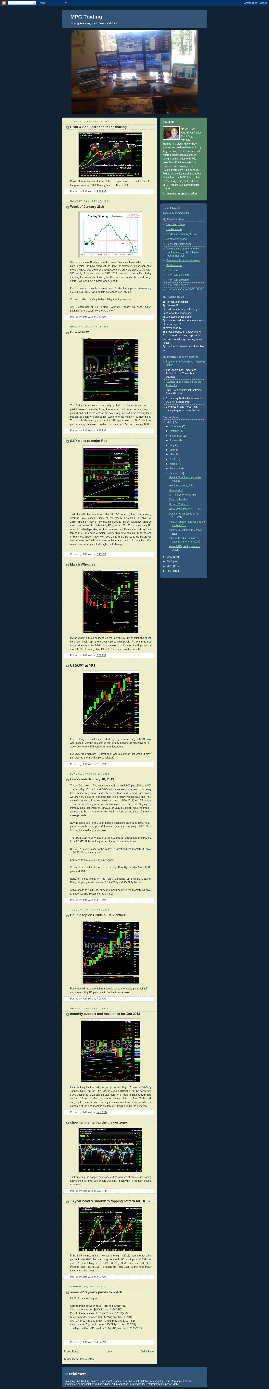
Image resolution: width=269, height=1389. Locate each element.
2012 (170, 556)
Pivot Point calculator (178, 275)
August (174, 440)
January (175, 473)
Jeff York (190, 128)
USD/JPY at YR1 (82, 666)
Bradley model (174, 229)
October (175, 431)
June (173, 450)
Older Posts (147, 1351)
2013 (170, 422)
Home (110, 1351)
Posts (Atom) (87, 1359)
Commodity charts (176, 239)
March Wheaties (82, 564)
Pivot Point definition (177, 280)
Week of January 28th (87, 207)
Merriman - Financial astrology (183, 260)
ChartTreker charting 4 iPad (181, 234)
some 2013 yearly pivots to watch (96, 1292)
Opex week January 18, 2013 (92, 779)
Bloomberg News (175, 224)
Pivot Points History (177, 284)
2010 (170, 566)
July (172, 445)
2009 (170, 571)
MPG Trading (86, 17)
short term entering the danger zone (98, 1122)
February (175, 468)
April (173, 459)
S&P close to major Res (88, 441)
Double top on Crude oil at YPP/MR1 (98, 915)
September (176, 435)
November (176, 426)
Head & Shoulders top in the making (98, 127)
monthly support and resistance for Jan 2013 (105, 1014)
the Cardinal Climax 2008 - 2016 (184, 289)
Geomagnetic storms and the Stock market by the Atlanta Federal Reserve (182, 252)
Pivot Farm (172, 270)
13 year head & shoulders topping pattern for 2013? (110, 1201)
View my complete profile (181, 193)
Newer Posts (71, 1351)
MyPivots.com (174, 265)
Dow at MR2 (79, 332)
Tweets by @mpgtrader (176, 213)
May (172, 454)
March (174, 464)
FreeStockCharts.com (178, 244)
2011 (170, 561)
